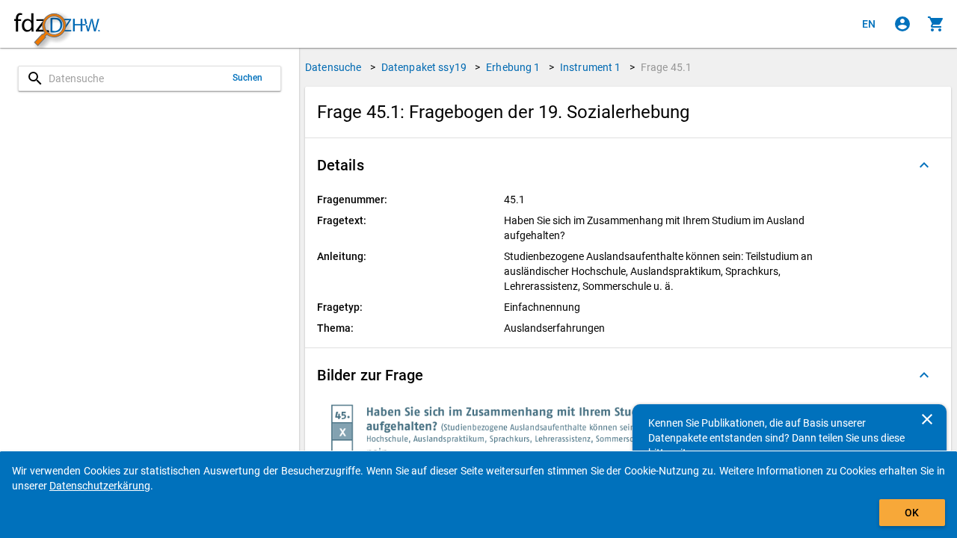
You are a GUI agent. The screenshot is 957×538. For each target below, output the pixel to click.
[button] (628, 165)
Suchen (248, 77)
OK (912, 513)
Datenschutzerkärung (99, 486)
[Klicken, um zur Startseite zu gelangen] (57, 24)
